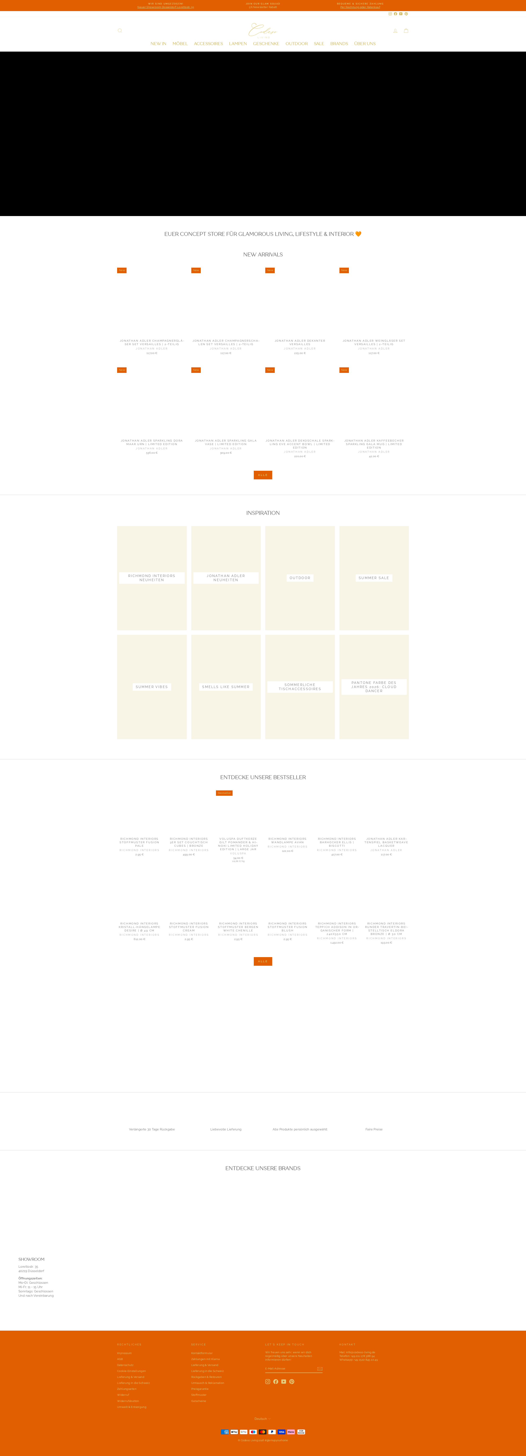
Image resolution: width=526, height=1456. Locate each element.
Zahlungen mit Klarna (205, 1359)
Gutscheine (198, 1401)
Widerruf (123, 1394)
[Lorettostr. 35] (263, 1279)
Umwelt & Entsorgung (131, 1407)
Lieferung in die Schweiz (133, 1382)
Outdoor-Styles (140, 202)
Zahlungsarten (126, 1388)
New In (158, 43)
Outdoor (297, 43)
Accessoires (208, 43)
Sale (319, 43)
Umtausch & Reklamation (207, 1382)
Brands (339, 43)
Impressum (124, 1353)
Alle (263, 474)
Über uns (365, 43)
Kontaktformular (202, 1353)
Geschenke (266, 43)
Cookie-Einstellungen (131, 1371)
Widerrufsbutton (128, 1401)
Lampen (238, 43)
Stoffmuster (199, 1394)
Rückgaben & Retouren (206, 1377)
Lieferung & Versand (130, 1377)
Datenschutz (125, 1365)
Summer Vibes (185, 202)
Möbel (180, 43)
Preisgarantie (200, 1388)
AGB (120, 1359)
